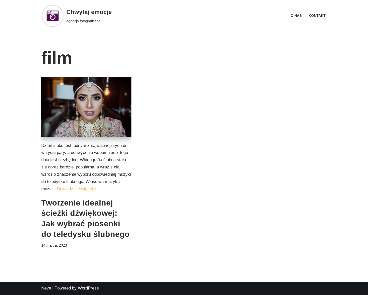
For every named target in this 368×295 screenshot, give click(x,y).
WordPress (88, 288)
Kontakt (317, 16)
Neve (46, 288)
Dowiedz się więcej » (76, 188)
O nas (296, 16)
